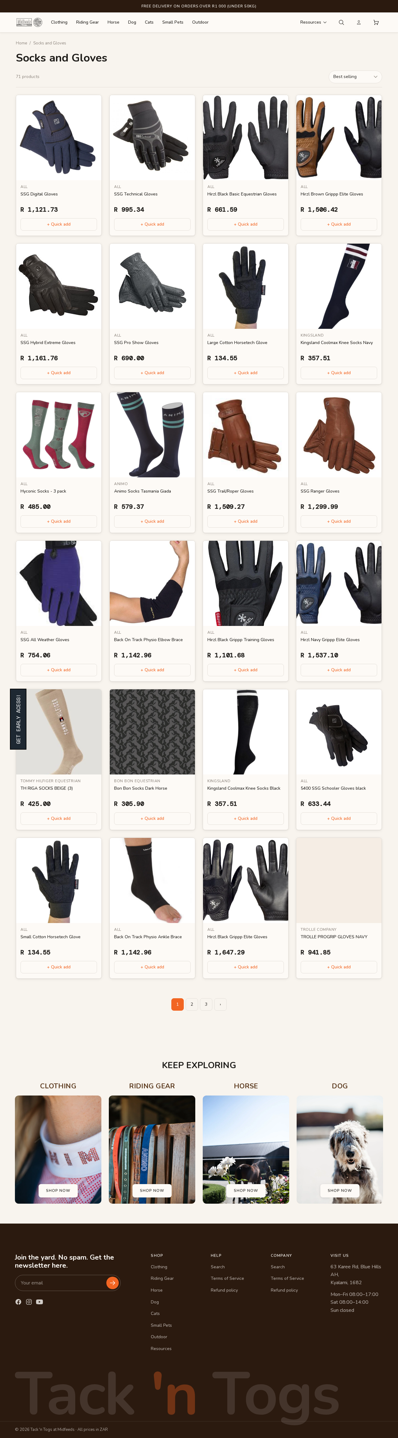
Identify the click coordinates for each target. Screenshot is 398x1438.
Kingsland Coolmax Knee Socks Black (243, 788)
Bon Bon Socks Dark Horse (140, 788)
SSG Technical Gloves (136, 194)
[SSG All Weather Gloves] (58, 583)
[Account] (359, 22)
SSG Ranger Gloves (320, 491)
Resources (310, 22)
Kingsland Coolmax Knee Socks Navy (337, 342)
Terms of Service (227, 1278)
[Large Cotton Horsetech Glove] (245, 286)
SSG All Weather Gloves (45, 639)
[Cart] (376, 22)
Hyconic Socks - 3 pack (43, 491)
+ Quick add (59, 224)
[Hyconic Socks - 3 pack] (58, 434)
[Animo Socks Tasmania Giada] (152, 434)
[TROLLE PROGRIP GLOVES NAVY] (339, 880)
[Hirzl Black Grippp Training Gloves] (245, 583)
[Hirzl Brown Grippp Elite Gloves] (339, 137)
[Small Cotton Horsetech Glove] (58, 880)
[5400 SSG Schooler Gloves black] (339, 731)
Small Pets (172, 22)
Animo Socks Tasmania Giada (142, 491)
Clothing (59, 22)
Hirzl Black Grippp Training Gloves (240, 639)
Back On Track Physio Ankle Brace (148, 937)
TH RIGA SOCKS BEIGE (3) (47, 788)
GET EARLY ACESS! (18, 719)
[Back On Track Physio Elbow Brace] (152, 583)
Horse (113, 22)
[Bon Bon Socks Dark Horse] (152, 731)
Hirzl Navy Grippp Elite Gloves (330, 639)
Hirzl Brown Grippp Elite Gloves (332, 194)
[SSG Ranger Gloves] (339, 434)
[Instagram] (28, 1301)
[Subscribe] (112, 1283)
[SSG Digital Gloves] (58, 137)
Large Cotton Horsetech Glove (237, 342)
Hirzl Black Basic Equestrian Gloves (242, 194)
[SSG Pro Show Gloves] (152, 286)
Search (218, 1267)
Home (21, 43)
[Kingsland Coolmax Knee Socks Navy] (339, 286)
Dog (132, 22)
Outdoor (200, 22)
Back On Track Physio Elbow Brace (148, 639)
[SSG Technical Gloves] (152, 137)
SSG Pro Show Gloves (136, 342)
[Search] (341, 22)
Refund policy (224, 1290)
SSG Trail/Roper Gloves (230, 491)
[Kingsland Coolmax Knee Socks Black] (245, 731)
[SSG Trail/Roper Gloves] (245, 434)
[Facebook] (18, 1301)
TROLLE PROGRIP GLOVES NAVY (334, 937)
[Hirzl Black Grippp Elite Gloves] (245, 880)
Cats (149, 22)
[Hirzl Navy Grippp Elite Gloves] (339, 583)
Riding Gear (87, 22)
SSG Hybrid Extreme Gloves (48, 342)
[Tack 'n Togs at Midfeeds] (29, 22)
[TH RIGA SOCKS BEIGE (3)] (58, 731)
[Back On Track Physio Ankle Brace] (152, 880)
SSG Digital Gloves (39, 194)
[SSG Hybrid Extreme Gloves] (58, 286)
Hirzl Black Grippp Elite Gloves (237, 937)
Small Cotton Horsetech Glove (51, 937)
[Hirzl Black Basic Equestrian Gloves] (245, 137)
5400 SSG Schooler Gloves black (333, 788)
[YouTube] (39, 1301)
